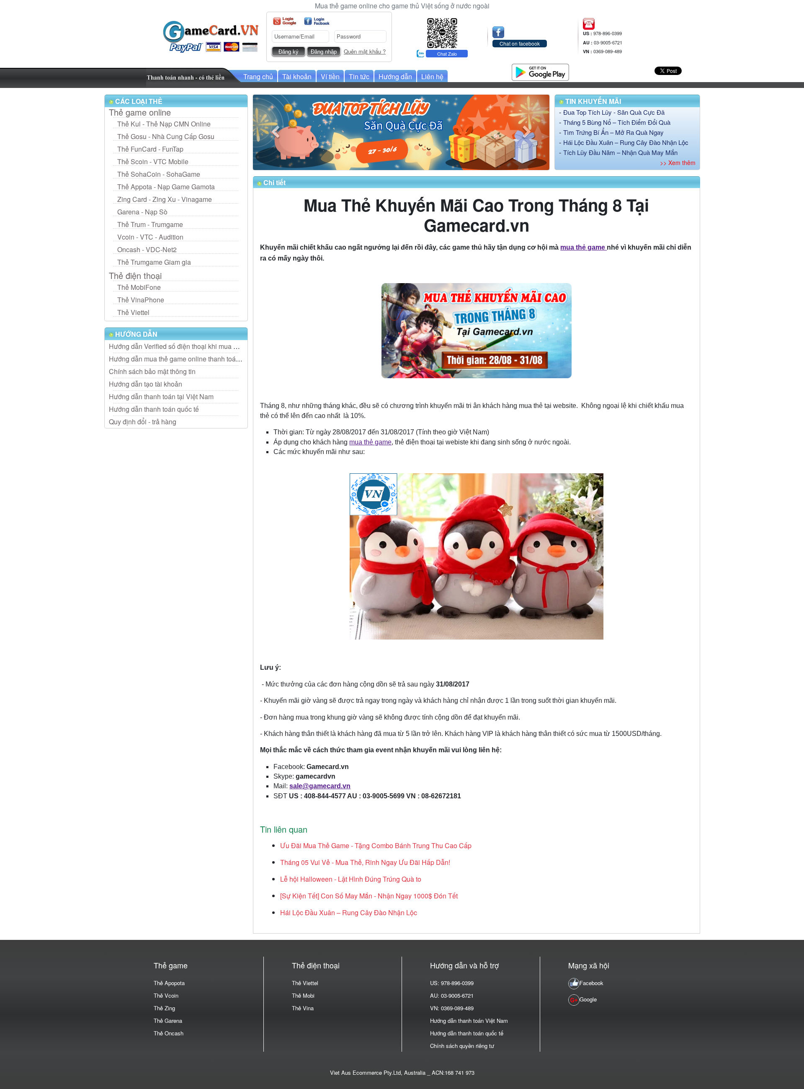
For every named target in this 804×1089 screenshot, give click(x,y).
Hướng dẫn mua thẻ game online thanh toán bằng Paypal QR (200, 359)
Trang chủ (258, 76)
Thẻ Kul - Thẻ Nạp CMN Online (164, 124)
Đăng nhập (324, 52)
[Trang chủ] (210, 36)
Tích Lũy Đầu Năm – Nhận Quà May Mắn (620, 152)
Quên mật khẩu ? (365, 51)
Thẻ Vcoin (166, 995)
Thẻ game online (140, 112)
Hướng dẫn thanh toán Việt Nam (469, 1020)
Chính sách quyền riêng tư (462, 1046)
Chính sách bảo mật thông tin (152, 371)
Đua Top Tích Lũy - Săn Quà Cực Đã (614, 112)
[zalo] (442, 32)
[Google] (284, 21)
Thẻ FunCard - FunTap (150, 149)
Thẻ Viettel (133, 312)
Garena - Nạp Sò (142, 212)
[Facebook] (317, 21)
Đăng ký (288, 52)
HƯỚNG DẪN (135, 334)
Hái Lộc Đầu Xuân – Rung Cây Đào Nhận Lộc (625, 142)
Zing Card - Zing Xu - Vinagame (164, 199)
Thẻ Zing (164, 1008)
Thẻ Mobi (303, 995)
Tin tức (359, 76)
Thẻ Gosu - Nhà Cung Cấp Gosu (165, 136)
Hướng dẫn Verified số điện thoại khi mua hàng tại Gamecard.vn (204, 346)
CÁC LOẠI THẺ (137, 101)
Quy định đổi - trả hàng (142, 421)
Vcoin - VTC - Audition (150, 237)
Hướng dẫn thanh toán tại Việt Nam (161, 396)
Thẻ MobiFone (139, 287)
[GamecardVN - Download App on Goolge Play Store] (540, 71)
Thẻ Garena (168, 1020)
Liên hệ (432, 76)
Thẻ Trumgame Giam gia (154, 262)
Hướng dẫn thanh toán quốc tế (154, 409)
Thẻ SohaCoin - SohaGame (158, 174)
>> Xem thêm (678, 162)
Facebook (591, 983)
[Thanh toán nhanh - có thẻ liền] (194, 77)
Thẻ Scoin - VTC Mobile (152, 161)
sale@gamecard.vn (319, 786)
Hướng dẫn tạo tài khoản (145, 384)
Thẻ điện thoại (135, 276)
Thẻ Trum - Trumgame (150, 224)
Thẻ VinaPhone (140, 300)
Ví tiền (330, 76)
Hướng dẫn (395, 76)
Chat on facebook (520, 43)
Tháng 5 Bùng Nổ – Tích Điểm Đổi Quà (616, 122)
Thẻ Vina (303, 1008)
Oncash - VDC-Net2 (147, 249)
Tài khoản (297, 76)
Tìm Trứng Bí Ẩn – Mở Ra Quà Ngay (613, 132)
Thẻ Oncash (168, 1033)
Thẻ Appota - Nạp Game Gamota (166, 187)
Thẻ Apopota (169, 983)
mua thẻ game (583, 247)
